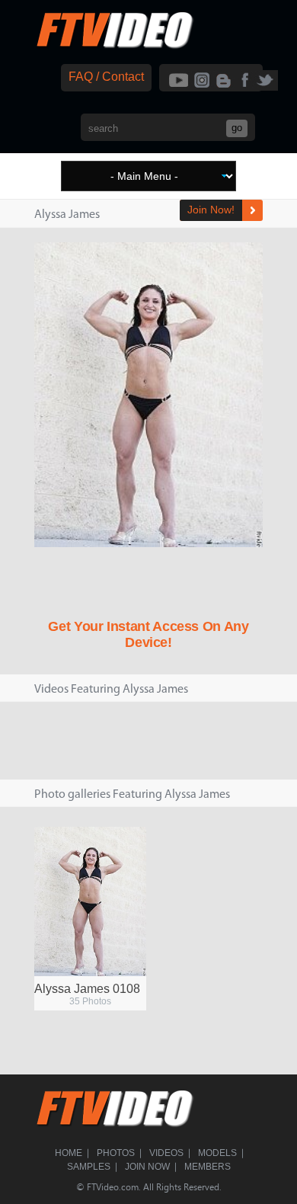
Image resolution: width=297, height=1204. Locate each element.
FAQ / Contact (106, 76)
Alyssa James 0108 (87, 988)
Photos (116, 1153)
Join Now (147, 1166)
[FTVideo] (114, 45)
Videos (166, 1153)
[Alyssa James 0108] (90, 901)
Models (217, 1153)
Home (68, 1153)
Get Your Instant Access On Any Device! (148, 634)
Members (207, 1166)
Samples (88, 1166)
